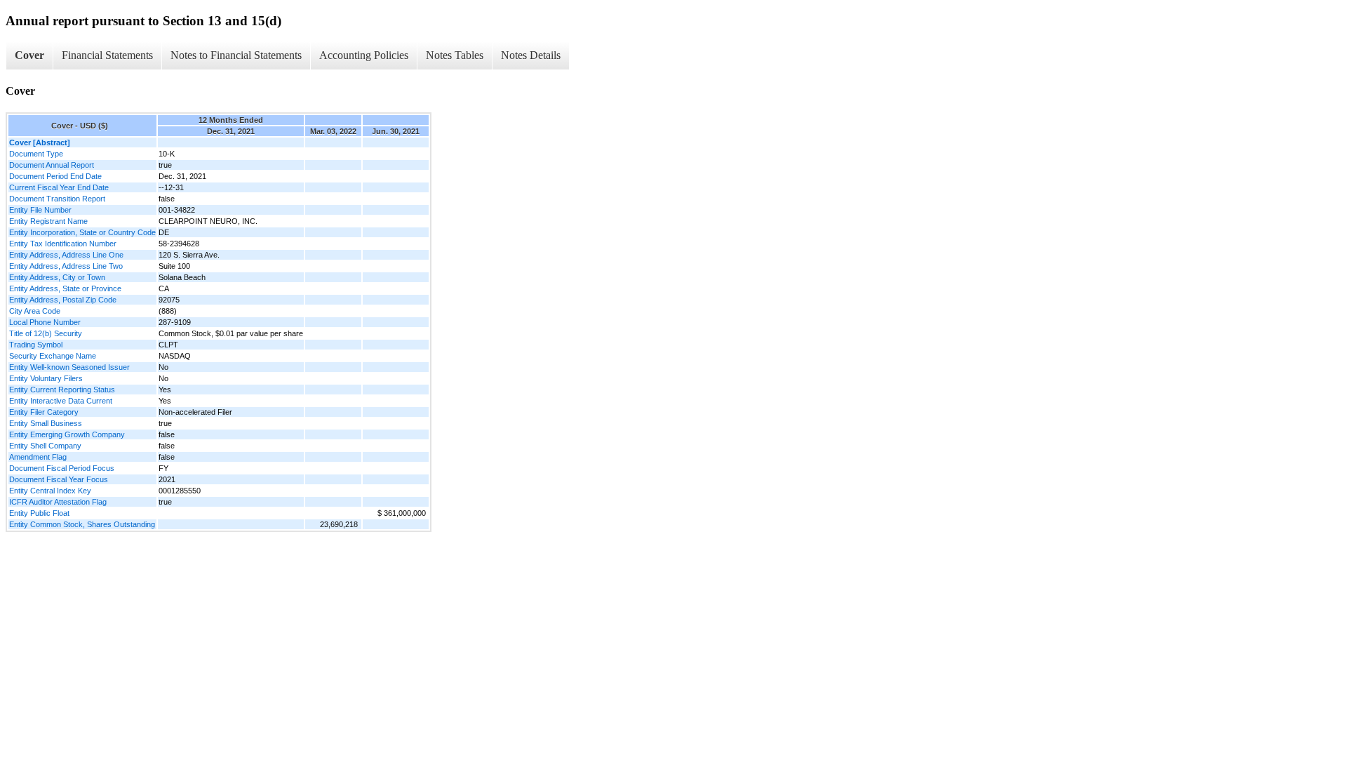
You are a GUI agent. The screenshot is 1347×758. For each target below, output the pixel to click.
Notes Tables (454, 55)
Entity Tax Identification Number (62, 243)
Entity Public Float (39, 513)
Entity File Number (40, 210)
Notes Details (531, 55)
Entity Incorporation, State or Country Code (82, 232)
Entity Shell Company (45, 445)
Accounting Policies (363, 55)
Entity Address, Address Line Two (66, 266)
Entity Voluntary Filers (46, 378)
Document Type (36, 153)
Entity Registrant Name (48, 221)
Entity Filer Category (44, 412)
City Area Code (34, 311)
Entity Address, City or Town (57, 277)
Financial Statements (107, 55)
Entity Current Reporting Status (62, 389)
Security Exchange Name (52, 356)
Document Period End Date (55, 176)
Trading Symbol (35, 344)
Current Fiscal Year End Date (59, 187)
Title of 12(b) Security (45, 333)
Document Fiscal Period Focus (61, 468)
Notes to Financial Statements (236, 55)
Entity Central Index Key (50, 490)
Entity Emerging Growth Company (67, 434)
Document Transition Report (57, 198)
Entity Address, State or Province (65, 288)
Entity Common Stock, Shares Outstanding (82, 524)
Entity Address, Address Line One (66, 255)
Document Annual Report (51, 165)
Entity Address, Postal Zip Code (62, 299)
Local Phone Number (45, 322)
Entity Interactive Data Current (60, 401)
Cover (29, 55)
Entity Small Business (45, 423)
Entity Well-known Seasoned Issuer (69, 367)
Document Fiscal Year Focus (58, 479)
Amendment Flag (38, 457)
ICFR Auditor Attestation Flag (58, 502)
